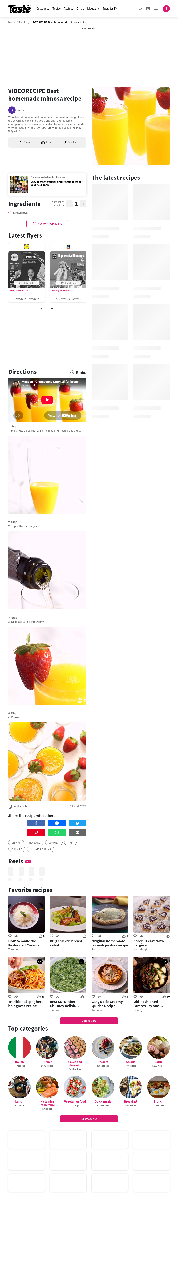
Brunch (158, 1101)
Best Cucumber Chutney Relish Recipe (62, 1003)
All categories (89, 1118)
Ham (70, 842)
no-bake (34, 842)
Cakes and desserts (75, 1063)
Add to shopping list (49, 223)
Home (11, 22)
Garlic (158, 1062)
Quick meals (103, 1101)
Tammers (14, 949)
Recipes (68, 8)
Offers (80, 8)
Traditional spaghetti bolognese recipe (26, 1003)
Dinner (47, 1062)
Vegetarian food (75, 1101)
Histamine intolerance (47, 1103)
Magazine (93, 8)
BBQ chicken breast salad (66, 943)
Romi (21, 110)
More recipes (88, 1020)
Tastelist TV (110, 8)
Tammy (54, 1010)
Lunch (19, 1101)
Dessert (103, 1062)
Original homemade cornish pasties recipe (110, 943)
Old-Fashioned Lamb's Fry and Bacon (146, 1003)
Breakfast (130, 1101)
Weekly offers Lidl (19, 290)
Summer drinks (40, 849)
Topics (56, 8)
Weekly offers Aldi (61, 290)
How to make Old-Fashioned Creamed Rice (25, 943)
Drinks (23, 22)
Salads (130, 1062)
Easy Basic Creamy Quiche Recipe (107, 1003)
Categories (42, 8)
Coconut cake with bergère (148, 943)
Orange (16, 849)
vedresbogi (140, 949)
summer (53, 842)
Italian (19, 1062)
